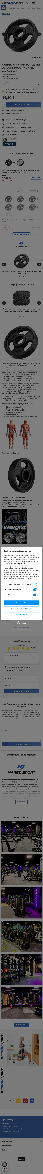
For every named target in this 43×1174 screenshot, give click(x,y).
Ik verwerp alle (21, 615)
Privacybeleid (20, 563)
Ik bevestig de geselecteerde (21, 609)
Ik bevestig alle (21, 603)
